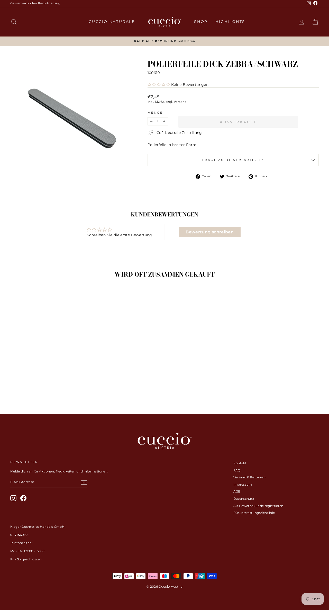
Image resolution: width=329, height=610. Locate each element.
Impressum (242, 484)
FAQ (237, 470)
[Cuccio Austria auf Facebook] (23, 498)
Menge (155, 112)
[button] (159, 84)
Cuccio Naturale (112, 21)
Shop (201, 21)
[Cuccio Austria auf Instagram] (13, 498)
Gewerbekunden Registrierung (35, 3)
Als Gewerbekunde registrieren (258, 506)
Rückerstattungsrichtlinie (254, 513)
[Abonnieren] (84, 482)
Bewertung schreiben (210, 232)
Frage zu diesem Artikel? (233, 160)
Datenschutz (243, 498)
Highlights (230, 21)
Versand (180, 102)
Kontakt (239, 463)
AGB (237, 491)
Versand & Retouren (249, 477)
